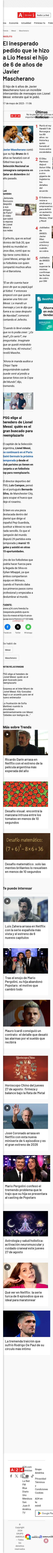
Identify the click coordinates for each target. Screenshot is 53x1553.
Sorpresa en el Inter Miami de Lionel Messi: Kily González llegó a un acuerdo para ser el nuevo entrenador (18, 693)
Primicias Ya (39, 23)
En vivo (28, 15)
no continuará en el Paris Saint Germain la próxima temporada (18, 456)
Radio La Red (43, 15)
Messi (13, 31)
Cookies (39, 1492)
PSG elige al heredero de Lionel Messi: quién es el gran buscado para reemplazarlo (15, 678)
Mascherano (24, 31)
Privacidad (40, 1478)
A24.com (27, 1467)
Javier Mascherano (14, 149)
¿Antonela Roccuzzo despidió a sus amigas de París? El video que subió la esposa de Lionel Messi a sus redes (8, 214)
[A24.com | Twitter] (16, 1476)
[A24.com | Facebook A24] (11, 1476)
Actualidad (26, 23)
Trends (5, 31)
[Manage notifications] (46, 1540)
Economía (13, 23)
